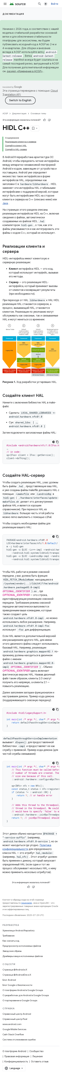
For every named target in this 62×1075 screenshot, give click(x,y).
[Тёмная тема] (53, 442)
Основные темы (38, 113)
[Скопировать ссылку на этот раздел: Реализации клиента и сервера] (22, 252)
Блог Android (9, 979)
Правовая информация (16, 1056)
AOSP (5, 113)
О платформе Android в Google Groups (23, 990)
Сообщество (36, 1051)
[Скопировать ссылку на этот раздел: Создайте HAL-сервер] (48, 476)
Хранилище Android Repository (18, 930)
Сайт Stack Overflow (13, 1034)
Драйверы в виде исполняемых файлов (23, 956)
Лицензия (37, 1056)
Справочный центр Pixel (15, 1019)
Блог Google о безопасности (17, 985)
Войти (54, 3)
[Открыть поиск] (39, 4)
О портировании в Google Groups (20, 1000)
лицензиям (26, 903)
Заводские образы (12, 951)
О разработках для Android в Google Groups (26, 995)
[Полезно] (44, 120)
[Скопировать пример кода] (57, 442)
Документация (13, 14)
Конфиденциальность (16, 1061)
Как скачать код (11, 940)
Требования (8, 935)
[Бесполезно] (49, 120)
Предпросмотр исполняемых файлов (22, 945)
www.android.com (12, 1024)
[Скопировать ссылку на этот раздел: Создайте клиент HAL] (47, 396)
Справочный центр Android (17, 1013)
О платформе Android (14, 1051)
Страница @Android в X (15, 969)
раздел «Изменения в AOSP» (25, 71)
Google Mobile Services (14, 1029)
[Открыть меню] (5, 4)
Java (5, 203)
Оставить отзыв (39, 1061)
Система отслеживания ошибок (19, 1039)
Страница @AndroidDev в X (17, 974)
